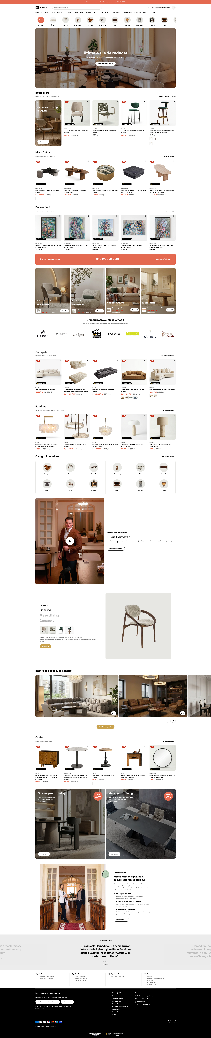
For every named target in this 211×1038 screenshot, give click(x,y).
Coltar (37, 387)
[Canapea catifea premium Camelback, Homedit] (105, 372)
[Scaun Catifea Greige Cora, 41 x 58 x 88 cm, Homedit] (77, 113)
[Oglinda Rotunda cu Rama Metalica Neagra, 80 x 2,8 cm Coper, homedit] (163, 758)
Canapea (66, 387)
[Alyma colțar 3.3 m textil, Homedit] (48, 372)
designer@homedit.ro (81, 978)
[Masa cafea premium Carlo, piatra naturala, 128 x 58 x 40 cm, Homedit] (163, 173)
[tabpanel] (68, 637)
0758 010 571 (42, 976)
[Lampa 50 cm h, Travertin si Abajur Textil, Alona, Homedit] (163, 427)
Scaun (65, 128)
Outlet (37, 773)
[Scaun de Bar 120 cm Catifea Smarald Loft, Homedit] (134, 113)
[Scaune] (138, 626)
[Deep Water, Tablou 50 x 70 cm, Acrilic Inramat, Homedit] (134, 228)
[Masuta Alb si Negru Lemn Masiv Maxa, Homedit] (105, 758)
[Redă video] (69, 541)
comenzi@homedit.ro (81, 976)
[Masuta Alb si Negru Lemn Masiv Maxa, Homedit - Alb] (98, 783)
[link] (43, 334)
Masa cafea (38, 188)
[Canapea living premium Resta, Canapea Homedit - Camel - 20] (122, 397)
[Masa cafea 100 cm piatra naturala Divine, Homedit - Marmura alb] (37, 198)
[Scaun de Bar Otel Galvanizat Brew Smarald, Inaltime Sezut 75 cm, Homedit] (163, 113)
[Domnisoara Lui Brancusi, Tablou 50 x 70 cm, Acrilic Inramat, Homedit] (163, 228)
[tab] (45, 610)
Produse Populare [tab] (164, 96)
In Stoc (94, 387)
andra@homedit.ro (80, 980)
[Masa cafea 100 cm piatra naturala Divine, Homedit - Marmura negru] (41, 198)
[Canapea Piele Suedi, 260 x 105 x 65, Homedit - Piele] (151, 395)
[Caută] (99, 8)
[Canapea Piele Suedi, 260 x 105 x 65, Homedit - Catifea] (155, 395)
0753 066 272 (43, 978)
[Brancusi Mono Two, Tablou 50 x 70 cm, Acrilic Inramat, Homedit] (77, 228)
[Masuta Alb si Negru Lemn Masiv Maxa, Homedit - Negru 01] (94, 783)
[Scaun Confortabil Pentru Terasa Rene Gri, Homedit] (105, 113)
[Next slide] (174, 721)
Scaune (94, 128)
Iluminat (37, 442)
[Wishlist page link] (148, 8)
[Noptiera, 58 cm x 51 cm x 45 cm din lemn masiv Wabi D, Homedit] (134, 758)
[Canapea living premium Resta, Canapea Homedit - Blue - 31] (135, 397)
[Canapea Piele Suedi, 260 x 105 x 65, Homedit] (163, 372)
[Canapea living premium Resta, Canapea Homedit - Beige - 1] (127, 397)
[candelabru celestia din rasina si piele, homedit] (77, 427)
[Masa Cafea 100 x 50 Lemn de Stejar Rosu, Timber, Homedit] (77, 173)
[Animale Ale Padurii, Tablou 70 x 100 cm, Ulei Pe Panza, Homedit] (48, 228)
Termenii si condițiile (52, 1006)
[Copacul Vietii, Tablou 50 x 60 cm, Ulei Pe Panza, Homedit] (105, 228)
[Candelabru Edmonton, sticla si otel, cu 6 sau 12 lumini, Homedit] (105, 427)
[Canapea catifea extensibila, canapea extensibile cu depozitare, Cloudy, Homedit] (77, 372)
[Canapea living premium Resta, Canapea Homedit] (134, 372)
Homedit (42, 1026)
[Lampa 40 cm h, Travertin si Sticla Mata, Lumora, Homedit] (134, 427)
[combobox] (77, 8)
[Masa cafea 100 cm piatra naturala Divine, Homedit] (48, 173)
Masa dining (67, 773)
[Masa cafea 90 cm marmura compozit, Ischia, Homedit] (105, 173)
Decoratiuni (38, 243)
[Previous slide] (169, 721)
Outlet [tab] (174, 96)
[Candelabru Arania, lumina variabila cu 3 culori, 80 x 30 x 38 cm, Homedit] (48, 427)
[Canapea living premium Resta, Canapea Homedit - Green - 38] (131, 397)
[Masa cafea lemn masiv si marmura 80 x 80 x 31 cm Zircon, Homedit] (134, 173)
